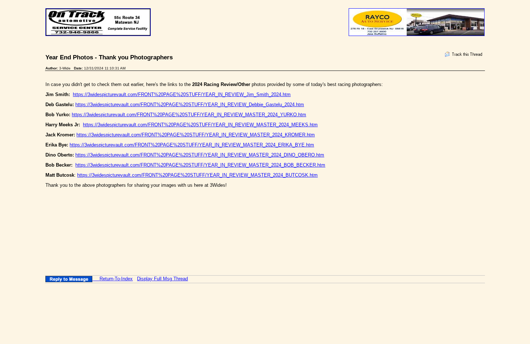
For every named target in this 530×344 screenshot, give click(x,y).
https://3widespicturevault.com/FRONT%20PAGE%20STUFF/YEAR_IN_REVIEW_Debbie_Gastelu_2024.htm (189, 104)
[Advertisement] (176, 219)
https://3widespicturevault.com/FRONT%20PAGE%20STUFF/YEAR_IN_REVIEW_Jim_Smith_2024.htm (182, 94)
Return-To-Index (116, 278)
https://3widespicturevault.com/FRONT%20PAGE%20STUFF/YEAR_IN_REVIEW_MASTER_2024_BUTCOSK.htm (197, 175)
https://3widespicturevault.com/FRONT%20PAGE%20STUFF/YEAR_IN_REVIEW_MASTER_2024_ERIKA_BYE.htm (192, 145)
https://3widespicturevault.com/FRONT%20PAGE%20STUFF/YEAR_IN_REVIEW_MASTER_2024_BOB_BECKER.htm (200, 165)
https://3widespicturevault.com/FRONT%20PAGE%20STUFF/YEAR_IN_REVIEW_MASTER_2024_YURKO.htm (189, 114)
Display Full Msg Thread (162, 278)
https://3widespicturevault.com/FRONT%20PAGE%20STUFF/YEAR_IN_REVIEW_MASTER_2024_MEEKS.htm (200, 124)
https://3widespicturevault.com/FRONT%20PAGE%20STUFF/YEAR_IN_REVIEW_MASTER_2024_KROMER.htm (195, 134)
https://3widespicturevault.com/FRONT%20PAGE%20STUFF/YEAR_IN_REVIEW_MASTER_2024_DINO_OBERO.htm (199, 155)
